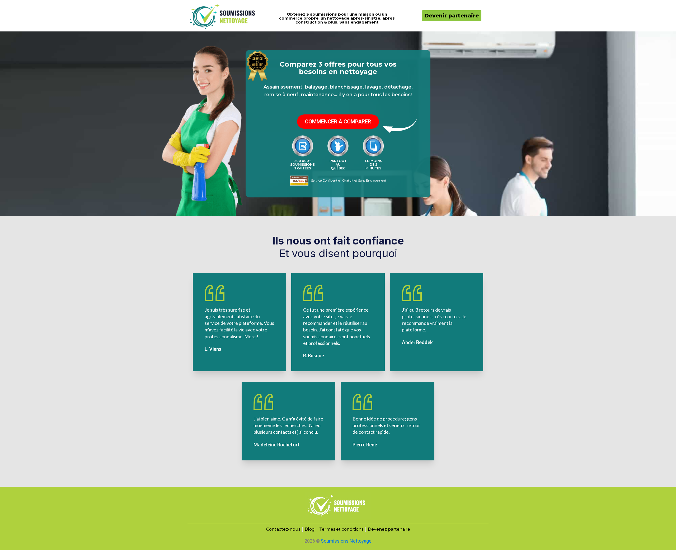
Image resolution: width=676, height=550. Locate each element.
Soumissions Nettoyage (346, 541)
